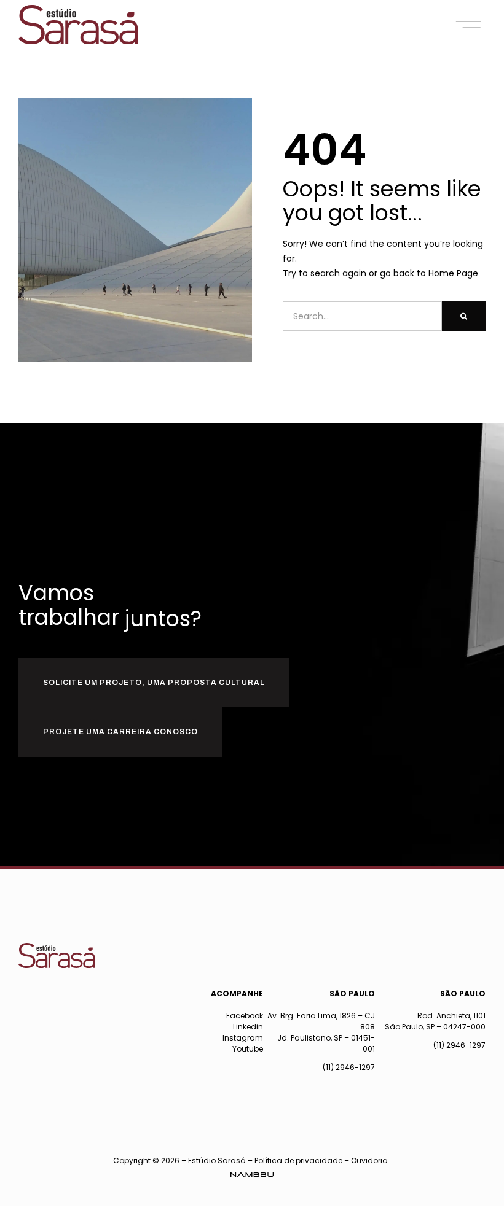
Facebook (244, 1015)
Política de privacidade (298, 1160)
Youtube (247, 1049)
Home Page (453, 273)
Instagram (242, 1038)
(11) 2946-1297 (349, 1067)
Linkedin (248, 1026)
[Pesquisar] (464, 316)
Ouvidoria (369, 1160)
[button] (468, 24)
